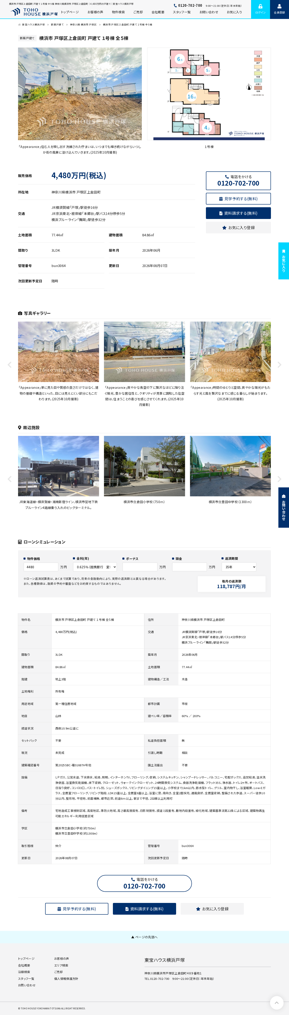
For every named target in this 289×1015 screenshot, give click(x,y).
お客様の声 (61, 958)
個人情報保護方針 (66, 978)
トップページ (26, 958)
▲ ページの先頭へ (144, 937)
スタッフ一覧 (182, 12)
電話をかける (238, 180)
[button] (279, 364)
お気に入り (234, 12)
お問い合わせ (208, 12)
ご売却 (138, 12)
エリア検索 (61, 965)
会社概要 (157, 12)
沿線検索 (24, 972)
